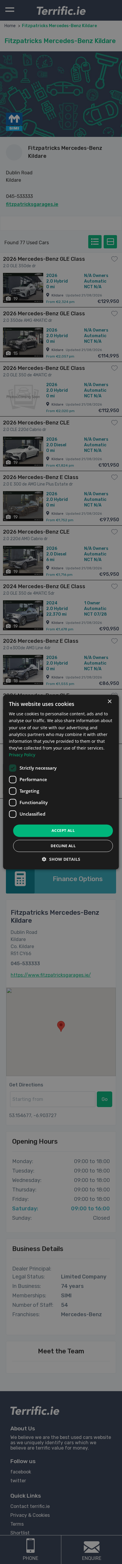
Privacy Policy (22, 755)
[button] (61, 859)
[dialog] (61, 782)
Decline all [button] (63, 845)
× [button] (109, 701)
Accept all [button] (63, 830)
